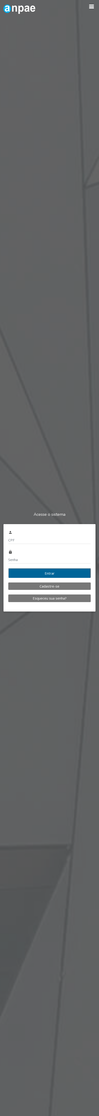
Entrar (50, 573)
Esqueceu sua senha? (50, 598)
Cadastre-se (49, 586)
